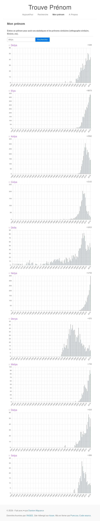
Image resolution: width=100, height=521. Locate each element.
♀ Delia (12, 227)
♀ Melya (12, 364)
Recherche (43, 14)
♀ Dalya (12, 410)
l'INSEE (29, 516)
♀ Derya (12, 318)
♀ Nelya (12, 273)
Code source (85, 516)
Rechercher (42, 40)
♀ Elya (12, 90)
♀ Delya (12, 45)
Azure (51, 516)
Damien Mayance (36, 511)
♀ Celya (12, 182)
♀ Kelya (12, 136)
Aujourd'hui (27, 14)
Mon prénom (58, 14)
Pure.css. (74, 516)
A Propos (73, 14)
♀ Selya (12, 455)
